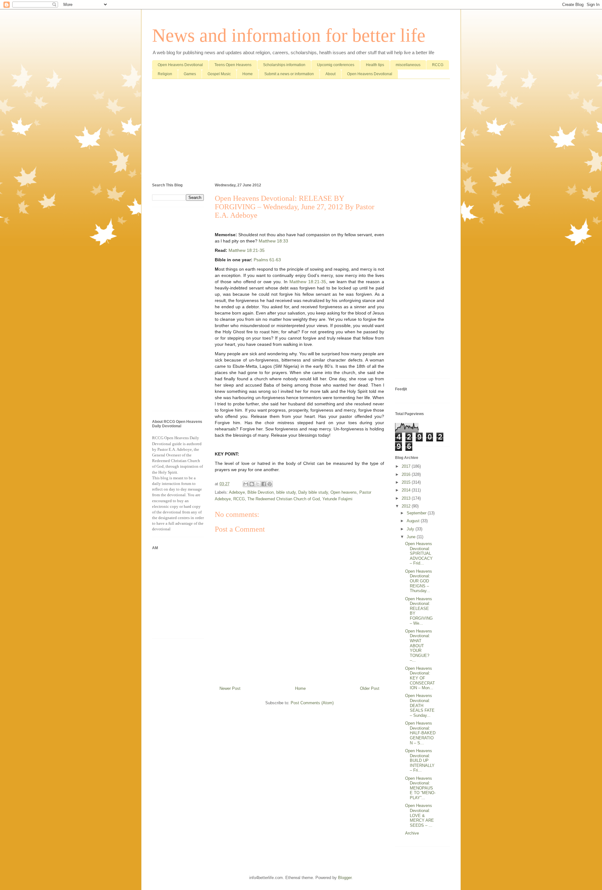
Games (190, 74)
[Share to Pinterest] (270, 484)
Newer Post (229, 688)
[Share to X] (258, 484)
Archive (412, 833)
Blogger (344, 877)
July (411, 529)
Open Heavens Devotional (180, 65)
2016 (407, 474)
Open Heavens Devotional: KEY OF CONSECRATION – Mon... (420, 678)
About (330, 74)
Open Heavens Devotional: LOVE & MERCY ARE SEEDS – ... (419, 815)
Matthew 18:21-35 (247, 250)
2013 (407, 498)
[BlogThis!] (252, 484)
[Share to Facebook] (264, 484)
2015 (407, 482)
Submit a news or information (289, 74)
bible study (286, 492)
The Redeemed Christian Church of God (283, 499)
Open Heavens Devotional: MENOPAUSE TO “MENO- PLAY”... (420, 788)
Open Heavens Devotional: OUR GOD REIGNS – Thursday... (418, 581)
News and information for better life (288, 35)
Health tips (375, 65)
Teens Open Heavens (232, 65)
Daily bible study (313, 492)
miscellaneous (408, 65)
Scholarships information (284, 65)
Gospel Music (219, 74)
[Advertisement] (301, 132)
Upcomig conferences (335, 65)
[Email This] (246, 484)
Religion (165, 74)
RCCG (437, 65)
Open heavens (343, 492)
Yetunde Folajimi (337, 499)
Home (247, 74)
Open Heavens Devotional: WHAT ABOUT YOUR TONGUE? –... (418, 646)
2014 (407, 490)
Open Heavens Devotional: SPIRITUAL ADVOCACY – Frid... (419, 553)
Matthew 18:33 (273, 240)
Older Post (369, 688)
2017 (407, 466)
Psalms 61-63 (267, 259)
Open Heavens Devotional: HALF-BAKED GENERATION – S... (420, 733)
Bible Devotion (260, 492)
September (417, 513)
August (414, 520)
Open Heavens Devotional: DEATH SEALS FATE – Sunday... (420, 705)
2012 (407, 506)
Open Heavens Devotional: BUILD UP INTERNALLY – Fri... (420, 760)
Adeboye (237, 492)
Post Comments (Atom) (312, 702)
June (412, 536)
